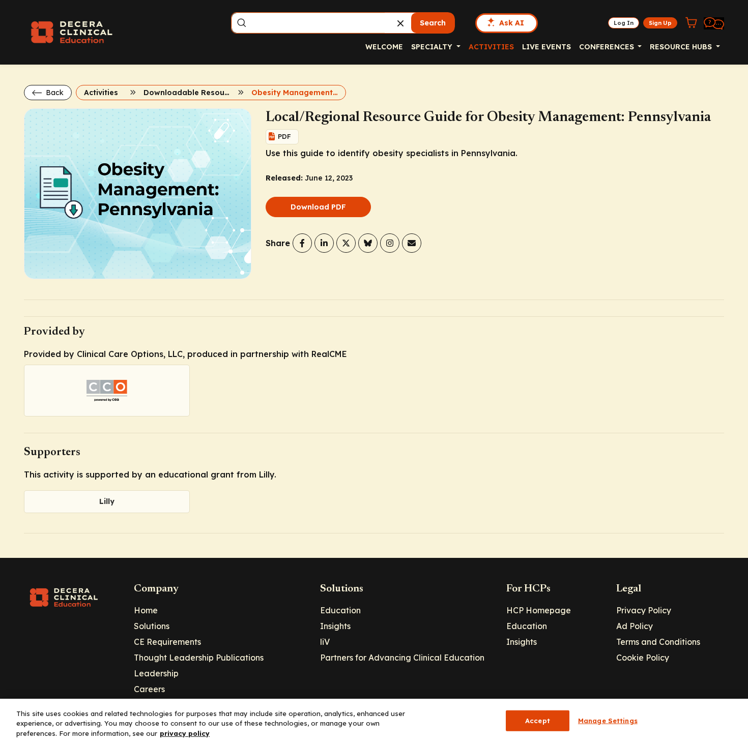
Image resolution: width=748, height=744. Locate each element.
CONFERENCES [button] (607, 46)
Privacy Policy (643, 610)
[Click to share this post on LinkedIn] (324, 243)
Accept (537, 720)
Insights (335, 626)
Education (340, 610)
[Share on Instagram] (389, 243)
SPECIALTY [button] (432, 46)
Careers (149, 689)
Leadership (156, 673)
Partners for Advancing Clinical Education (402, 657)
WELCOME (384, 46)
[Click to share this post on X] (346, 243)
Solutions (151, 626)
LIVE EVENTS (546, 46)
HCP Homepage (538, 610)
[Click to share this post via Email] (411, 243)
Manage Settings (608, 720)
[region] (374, 721)
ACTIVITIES (491, 46)
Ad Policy (634, 626)
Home (146, 610)
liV (325, 642)
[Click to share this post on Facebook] (302, 243)
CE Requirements (167, 642)
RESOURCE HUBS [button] (682, 46)
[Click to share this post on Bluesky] (368, 243)
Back (54, 92)
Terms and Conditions (658, 642)
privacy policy (185, 733)
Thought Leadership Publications (199, 657)
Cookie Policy (642, 657)
